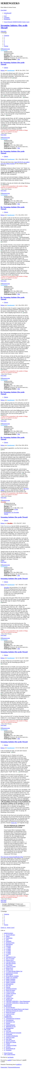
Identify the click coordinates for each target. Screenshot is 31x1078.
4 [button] (4, 41)
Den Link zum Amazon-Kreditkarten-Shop (12, 857)
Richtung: (15, 905)
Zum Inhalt (3, 10)
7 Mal (18, 59)
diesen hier (14, 822)
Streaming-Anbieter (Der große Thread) (14, 517)
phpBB (9, 1060)
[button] (6, 35)
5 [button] (4, 43)
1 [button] (4, 37)
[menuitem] (5, 16)
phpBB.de (18, 1064)
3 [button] (4, 40)
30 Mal (16, 509)
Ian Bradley (11, 1057)
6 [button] (4, 44)
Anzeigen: (5, 904)
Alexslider (3, 502)
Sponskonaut (4, 50)
